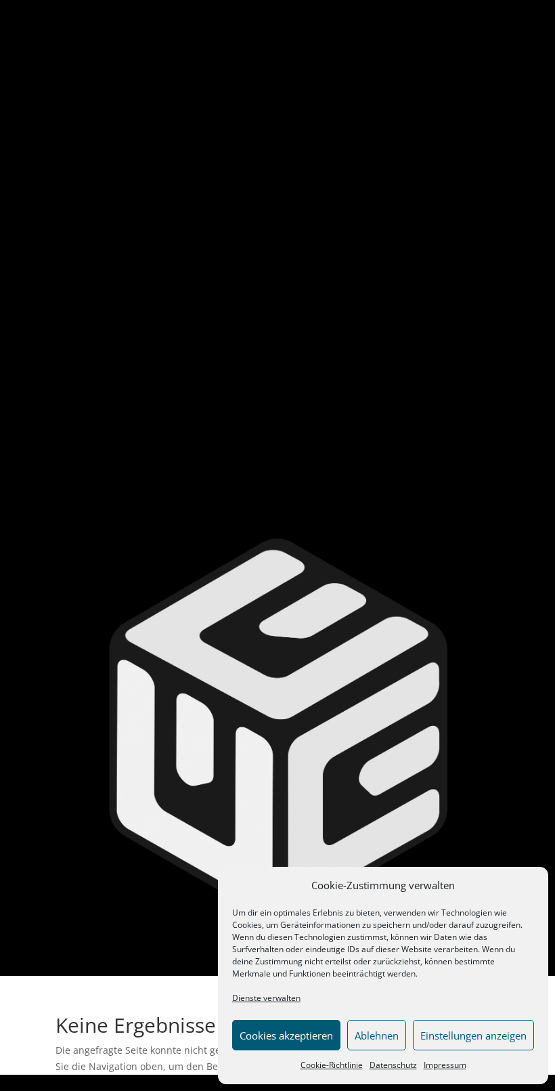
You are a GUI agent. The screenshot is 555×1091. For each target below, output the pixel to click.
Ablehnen (377, 1035)
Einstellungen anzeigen (473, 1035)
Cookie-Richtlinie (332, 1065)
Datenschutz (393, 1065)
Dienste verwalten (266, 998)
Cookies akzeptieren (286, 1035)
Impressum (445, 1065)
